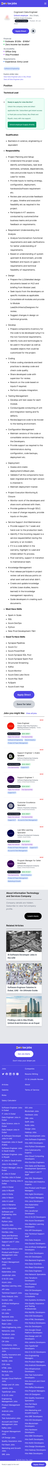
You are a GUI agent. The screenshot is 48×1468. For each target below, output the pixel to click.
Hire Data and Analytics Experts (35, 1183)
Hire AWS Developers (34, 1143)
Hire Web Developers (34, 1453)
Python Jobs (7, 1221)
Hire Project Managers (34, 1197)
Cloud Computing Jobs (11, 1228)
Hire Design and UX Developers (33, 1337)
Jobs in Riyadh (8, 1190)
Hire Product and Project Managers (35, 1189)
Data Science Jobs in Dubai (11, 1124)
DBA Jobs (29, 1118)
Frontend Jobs (8, 1338)
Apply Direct (20, 31)
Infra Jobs (6, 1415)
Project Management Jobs (10, 1263)
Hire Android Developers (35, 1365)
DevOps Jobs (7, 1232)
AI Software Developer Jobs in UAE (11, 1137)
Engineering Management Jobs (9, 1400)
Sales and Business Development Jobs (10, 1236)
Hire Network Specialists (35, 1274)
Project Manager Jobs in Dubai (12, 1169)
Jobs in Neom (8, 1197)
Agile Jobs (6, 1258)
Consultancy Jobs (9, 1345)
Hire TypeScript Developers (31, 1347)
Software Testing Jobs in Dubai (12, 1182)
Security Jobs (7, 1225)
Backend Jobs (8, 1317)
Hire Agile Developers (34, 1194)
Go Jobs (5, 1375)
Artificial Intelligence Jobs (10, 1304)
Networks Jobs (8, 1331)
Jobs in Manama (9, 1205)
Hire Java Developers (34, 1201)
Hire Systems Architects (35, 1300)
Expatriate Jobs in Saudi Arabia (12, 1143)
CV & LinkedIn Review (34, 1079)
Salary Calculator (9, 1100)
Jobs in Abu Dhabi (9, 1164)
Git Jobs (5, 1313)
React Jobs (6, 1324)
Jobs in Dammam (9, 1208)
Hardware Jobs (31, 1115)
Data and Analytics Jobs (12, 1249)
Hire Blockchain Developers (31, 1424)
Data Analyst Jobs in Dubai (10, 1131)
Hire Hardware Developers (31, 1431)
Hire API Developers (33, 1230)
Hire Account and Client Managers (35, 1382)
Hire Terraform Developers (31, 1279)
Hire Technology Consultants (32, 1295)
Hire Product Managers (34, 1362)
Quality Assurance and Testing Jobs (11, 1356)
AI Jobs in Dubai (9, 1174)
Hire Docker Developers (35, 1243)
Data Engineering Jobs (11, 1327)
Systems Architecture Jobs (11, 1349)
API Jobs (5, 1289)
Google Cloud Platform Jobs (11, 1379)
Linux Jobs (6, 1310)
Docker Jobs (7, 1300)
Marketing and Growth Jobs (11, 1449)
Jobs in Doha (7, 1194)
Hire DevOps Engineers (34, 1162)
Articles (5, 1084)
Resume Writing (31, 1074)
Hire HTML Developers (34, 1319)
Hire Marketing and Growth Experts (33, 1411)
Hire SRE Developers (33, 1416)
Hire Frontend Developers (31, 1285)
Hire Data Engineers (33, 1271)
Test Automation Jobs (11, 1418)
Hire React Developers (34, 1267)
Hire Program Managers (35, 1391)
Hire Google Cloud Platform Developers (33, 1331)
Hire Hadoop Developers (35, 1450)
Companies (29, 1069)
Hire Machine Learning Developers (34, 1225)
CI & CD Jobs (7, 1279)
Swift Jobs (29, 1122)
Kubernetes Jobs (9, 1272)
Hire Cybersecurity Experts (33, 1151)
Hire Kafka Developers (34, 1387)
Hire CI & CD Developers (35, 1217)
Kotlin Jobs (29, 1125)
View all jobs (31, 713)
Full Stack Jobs (8, 1445)
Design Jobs (30, 1129)
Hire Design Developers (35, 1446)
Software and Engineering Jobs (9, 1213)
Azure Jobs (6, 1282)
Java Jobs (6, 1268)
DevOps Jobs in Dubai (11, 1177)
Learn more (33, 916)
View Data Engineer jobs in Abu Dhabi (17, 77)
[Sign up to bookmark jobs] (33, 31)
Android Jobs (7, 1411)
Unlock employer (21, 15)
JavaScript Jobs (9, 1275)
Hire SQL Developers (34, 1178)
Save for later (24, 704)
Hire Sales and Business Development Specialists (35, 1167)
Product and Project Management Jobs (10, 1253)
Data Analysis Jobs (10, 1296)
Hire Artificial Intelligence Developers (35, 1248)
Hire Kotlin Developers (34, 1443)
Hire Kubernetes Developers (31, 1206)
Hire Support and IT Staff (33, 1173)
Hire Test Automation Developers (34, 1376)
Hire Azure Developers (34, 1220)
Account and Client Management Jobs (10, 1423)
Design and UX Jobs (10, 1385)
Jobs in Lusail (7, 1201)
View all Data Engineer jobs (13, 79)
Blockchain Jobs (32, 1111)
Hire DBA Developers (34, 1436)
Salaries (5, 1090)
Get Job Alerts (24, 1054)
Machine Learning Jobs (11, 1286)
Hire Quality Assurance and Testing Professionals (34, 1306)
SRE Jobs (6, 1454)
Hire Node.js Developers (35, 1323)
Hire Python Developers (35, 1146)
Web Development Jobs (35, 1136)
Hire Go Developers (33, 1326)
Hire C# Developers (33, 1290)
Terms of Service (32, 1090)
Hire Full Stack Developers (31, 1405)
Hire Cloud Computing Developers (34, 1157)
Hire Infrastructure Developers (32, 1370)
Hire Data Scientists (33, 1264)
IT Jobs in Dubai (9, 1114)
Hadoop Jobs (30, 1132)
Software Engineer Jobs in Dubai (12, 1109)
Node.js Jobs (7, 1371)
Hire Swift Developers (34, 1439)
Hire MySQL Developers (35, 1312)
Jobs (4, 1069)
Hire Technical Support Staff (34, 1235)
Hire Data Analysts (33, 1240)
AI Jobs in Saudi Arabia (11, 1160)
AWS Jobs (6, 1218)
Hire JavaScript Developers (31, 1212)
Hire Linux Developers (34, 1253)
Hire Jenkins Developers (35, 1342)
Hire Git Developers (33, 1257)
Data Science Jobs (10, 1320)
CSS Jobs (6, 1364)
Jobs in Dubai (7, 1187)
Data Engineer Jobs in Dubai (11, 1118)
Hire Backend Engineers (35, 1260)
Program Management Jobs (11, 1432)
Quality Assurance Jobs (12, 1441)
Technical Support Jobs (12, 1293)
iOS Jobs (28, 1108)
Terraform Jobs (8, 1334)
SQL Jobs (6, 1245)
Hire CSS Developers (34, 1316)
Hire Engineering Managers (32, 1356)
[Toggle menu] (45, 3)
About (27, 1084)
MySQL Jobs (7, 1361)
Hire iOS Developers (33, 1420)
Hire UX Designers (32, 1394)
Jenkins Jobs (7, 1388)
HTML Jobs (6, 1368)
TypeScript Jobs (9, 1392)
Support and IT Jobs (10, 1242)
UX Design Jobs (8, 1437)
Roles (4, 1095)
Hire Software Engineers (35, 1139)
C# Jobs (5, 1341)
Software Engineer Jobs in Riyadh (12, 1155)
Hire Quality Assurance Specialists (34, 1399)
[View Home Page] (9, 3)
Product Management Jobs (11, 1406)
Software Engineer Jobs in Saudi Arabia (12, 1149)
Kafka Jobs (6, 1428)
